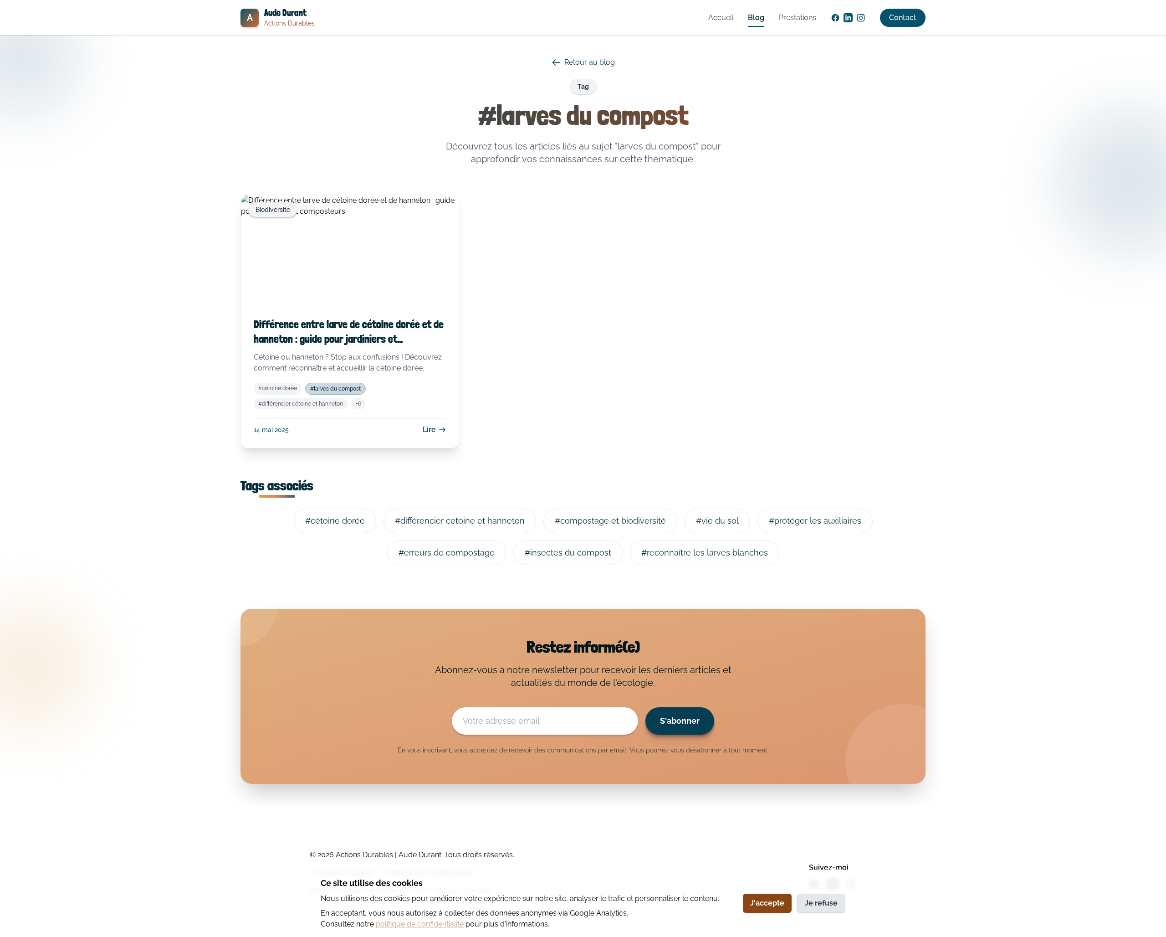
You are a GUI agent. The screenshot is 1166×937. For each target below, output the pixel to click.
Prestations (797, 17)
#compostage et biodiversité (610, 520)
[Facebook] (835, 17)
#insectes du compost (568, 552)
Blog (756, 17)
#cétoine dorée (277, 388)
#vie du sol (717, 520)
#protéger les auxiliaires (815, 520)
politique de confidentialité (420, 924)
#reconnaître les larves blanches (704, 552)
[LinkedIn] (848, 17)
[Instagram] (860, 17)
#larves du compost (335, 389)
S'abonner (680, 721)
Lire (429, 429)
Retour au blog (589, 62)
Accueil (720, 17)
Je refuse (821, 903)
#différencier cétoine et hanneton (300, 404)
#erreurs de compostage (447, 552)
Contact (902, 17)
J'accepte (767, 903)
